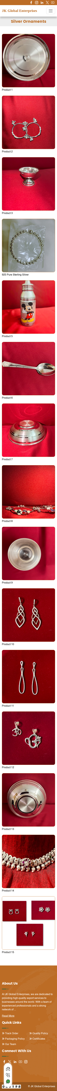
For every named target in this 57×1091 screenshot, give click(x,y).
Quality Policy (40, 1033)
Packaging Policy (14, 1039)
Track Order (11, 1033)
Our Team (10, 1044)
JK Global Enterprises (19, 11)
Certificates (38, 1039)
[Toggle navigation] (50, 11)
